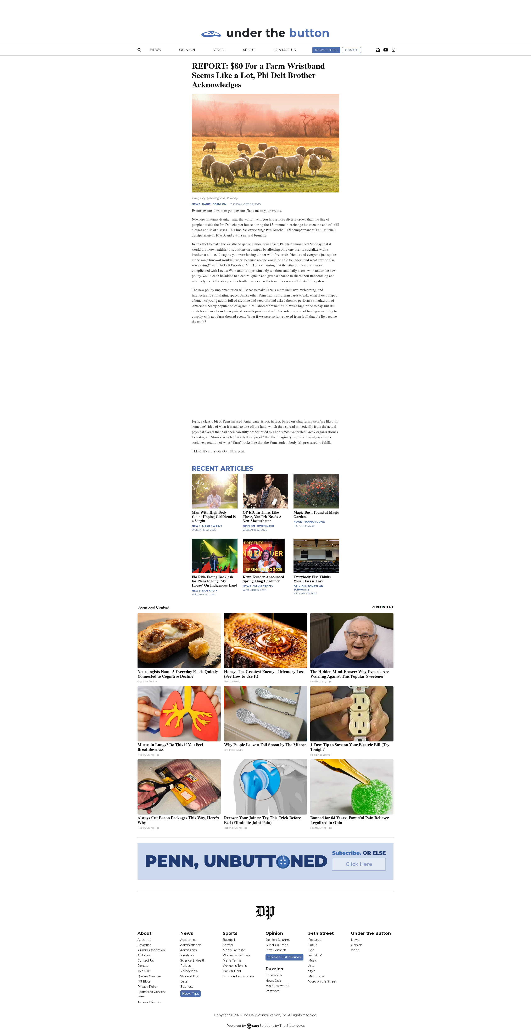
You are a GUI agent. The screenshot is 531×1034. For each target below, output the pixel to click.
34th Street (321, 933)
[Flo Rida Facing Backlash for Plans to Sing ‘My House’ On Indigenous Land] (214, 556)
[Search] (139, 50)
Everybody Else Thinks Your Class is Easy (312, 579)
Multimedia (316, 976)
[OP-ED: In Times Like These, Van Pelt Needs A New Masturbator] (265, 491)
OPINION (249, 526)
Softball (228, 945)
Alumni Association (151, 950)
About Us (144, 940)
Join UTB (144, 971)
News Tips (190, 994)
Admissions (188, 950)
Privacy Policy (148, 987)
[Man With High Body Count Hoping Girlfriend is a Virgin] (214, 491)
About (249, 50)
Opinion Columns (278, 940)
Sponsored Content (152, 992)
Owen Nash (265, 526)
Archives (144, 955)
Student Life (189, 976)
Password (273, 991)
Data (183, 981)
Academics (188, 940)
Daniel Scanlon (214, 204)
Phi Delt (286, 243)
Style (311, 971)
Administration (190, 945)
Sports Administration (238, 976)
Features (314, 940)
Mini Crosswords (277, 986)
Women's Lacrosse (236, 955)
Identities (187, 955)
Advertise (144, 945)
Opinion (187, 50)
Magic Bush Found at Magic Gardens (316, 514)
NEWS (196, 204)
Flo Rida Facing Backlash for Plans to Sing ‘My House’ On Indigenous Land (214, 581)
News (155, 50)
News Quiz (273, 981)
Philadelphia (189, 971)
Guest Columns (277, 945)
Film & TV (315, 955)
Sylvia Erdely (263, 586)
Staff (141, 997)
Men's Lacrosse (234, 950)
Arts (311, 966)
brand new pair (227, 311)
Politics (185, 966)
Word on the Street (322, 981)
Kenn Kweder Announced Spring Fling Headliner (263, 579)
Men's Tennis (232, 960)
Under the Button (371, 933)
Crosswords (274, 975)
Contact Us (285, 50)
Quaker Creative (149, 976)
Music (312, 960)
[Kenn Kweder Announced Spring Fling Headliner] (265, 556)
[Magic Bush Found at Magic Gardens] (316, 491)
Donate (351, 50)
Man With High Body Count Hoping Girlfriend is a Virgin (214, 516)
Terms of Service (150, 1002)
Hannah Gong (314, 521)
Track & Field (232, 971)
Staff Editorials (276, 950)
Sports (230, 933)
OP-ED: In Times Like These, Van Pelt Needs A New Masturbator (262, 516)
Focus (312, 945)
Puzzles (274, 968)
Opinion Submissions (285, 957)
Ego (311, 950)
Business (186, 987)
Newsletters (326, 50)
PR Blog (144, 981)
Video (218, 50)
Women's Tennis (235, 966)
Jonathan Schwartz (308, 588)
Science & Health (192, 960)
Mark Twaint (212, 526)
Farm (270, 289)
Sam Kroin (210, 590)
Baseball (229, 940)
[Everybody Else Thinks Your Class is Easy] (316, 556)
